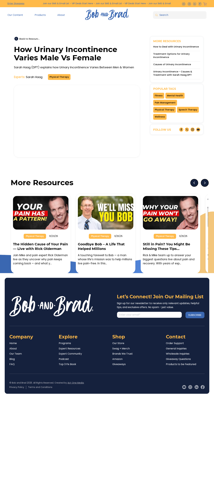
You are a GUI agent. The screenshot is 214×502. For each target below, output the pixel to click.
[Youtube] (184, 387)
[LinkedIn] (196, 387)
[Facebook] (203, 387)
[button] (19, 15)
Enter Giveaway (16, 3)
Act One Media (76, 382)
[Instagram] (190, 387)
